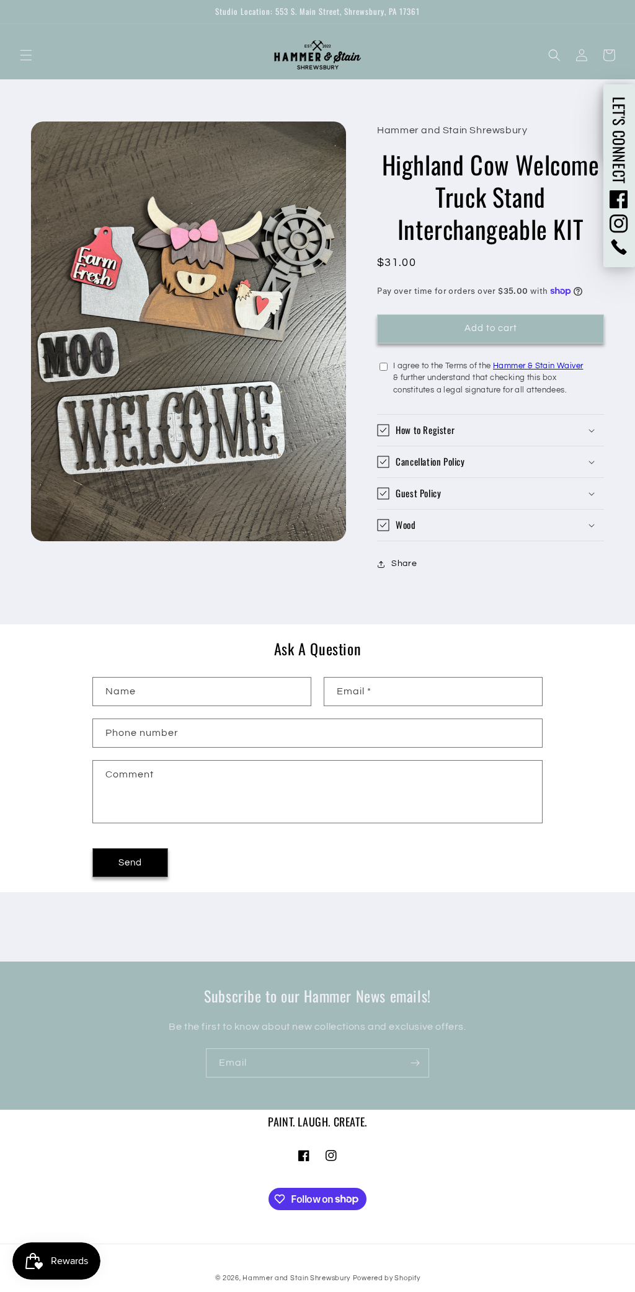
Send (130, 862)
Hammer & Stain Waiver (538, 365)
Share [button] (404, 563)
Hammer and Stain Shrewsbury (296, 1278)
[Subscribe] (415, 1062)
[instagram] (619, 224)
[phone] (619, 247)
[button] (26, 55)
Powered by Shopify (386, 1278)
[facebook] (619, 199)
